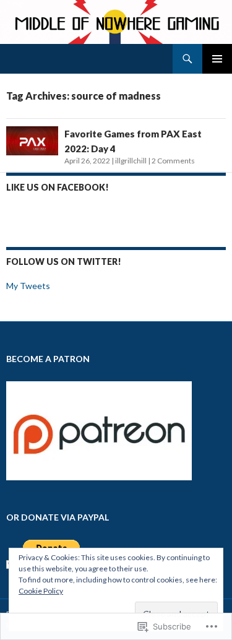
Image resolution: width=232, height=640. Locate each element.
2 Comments (173, 160)
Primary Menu (217, 59)
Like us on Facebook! (57, 187)
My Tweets (28, 285)
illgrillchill (131, 160)
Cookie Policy (41, 590)
